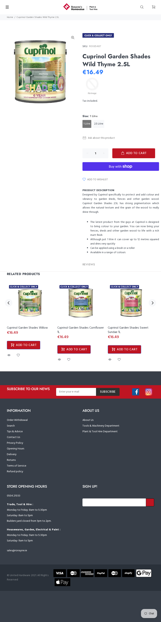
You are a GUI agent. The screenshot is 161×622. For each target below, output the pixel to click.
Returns (11, 460)
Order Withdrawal (17, 420)
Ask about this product (101, 138)
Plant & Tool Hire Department (100, 431)
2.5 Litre (98, 124)
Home (10, 17)
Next (152, 303)
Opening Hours (15, 448)
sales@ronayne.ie (17, 550)
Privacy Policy (15, 443)
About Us (87, 420)
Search (11, 426)
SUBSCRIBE (108, 391)
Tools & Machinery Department (100, 426)
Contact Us (13, 437)
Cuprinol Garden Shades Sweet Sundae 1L (128, 330)
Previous (8, 303)
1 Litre (86, 124)
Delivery (11, 454)
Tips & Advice (15, 431)
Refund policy (15, 471)
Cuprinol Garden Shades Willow (27, 327)
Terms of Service (16, 466)
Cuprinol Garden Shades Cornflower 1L (80, 330)
